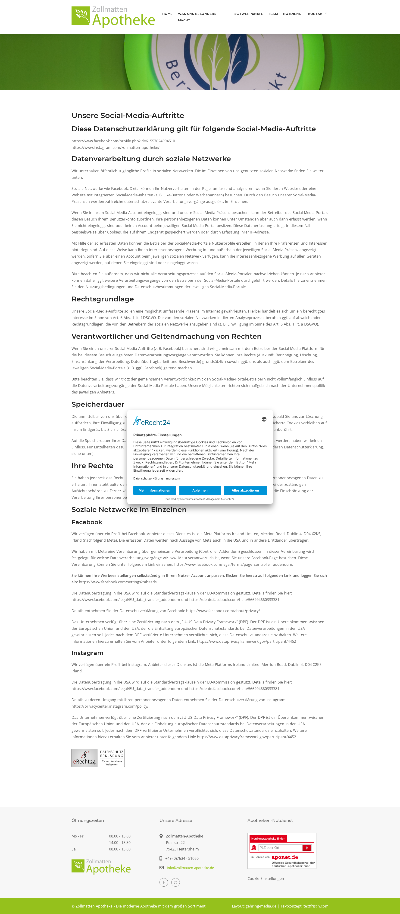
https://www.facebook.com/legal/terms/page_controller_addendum (233, 564)
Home (167, 14)
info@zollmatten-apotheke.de (190, 867)
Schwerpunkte (248, 14)
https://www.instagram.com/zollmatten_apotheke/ (115, 147)
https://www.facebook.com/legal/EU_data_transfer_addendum (126, 599)
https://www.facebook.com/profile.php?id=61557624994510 (123, 141)
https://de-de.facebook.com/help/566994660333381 (234, 599)
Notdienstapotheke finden (268, 838)
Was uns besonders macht (197, 17)
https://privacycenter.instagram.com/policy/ (110, 706)
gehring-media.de (261, 906)
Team (273, 14)
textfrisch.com (315, 906)
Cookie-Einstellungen (265, 878)
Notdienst (293, 14)
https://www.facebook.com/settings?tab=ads (118, 582)
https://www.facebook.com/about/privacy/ (223, 610)
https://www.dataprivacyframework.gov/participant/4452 (246, 641)
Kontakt (316, 14)
